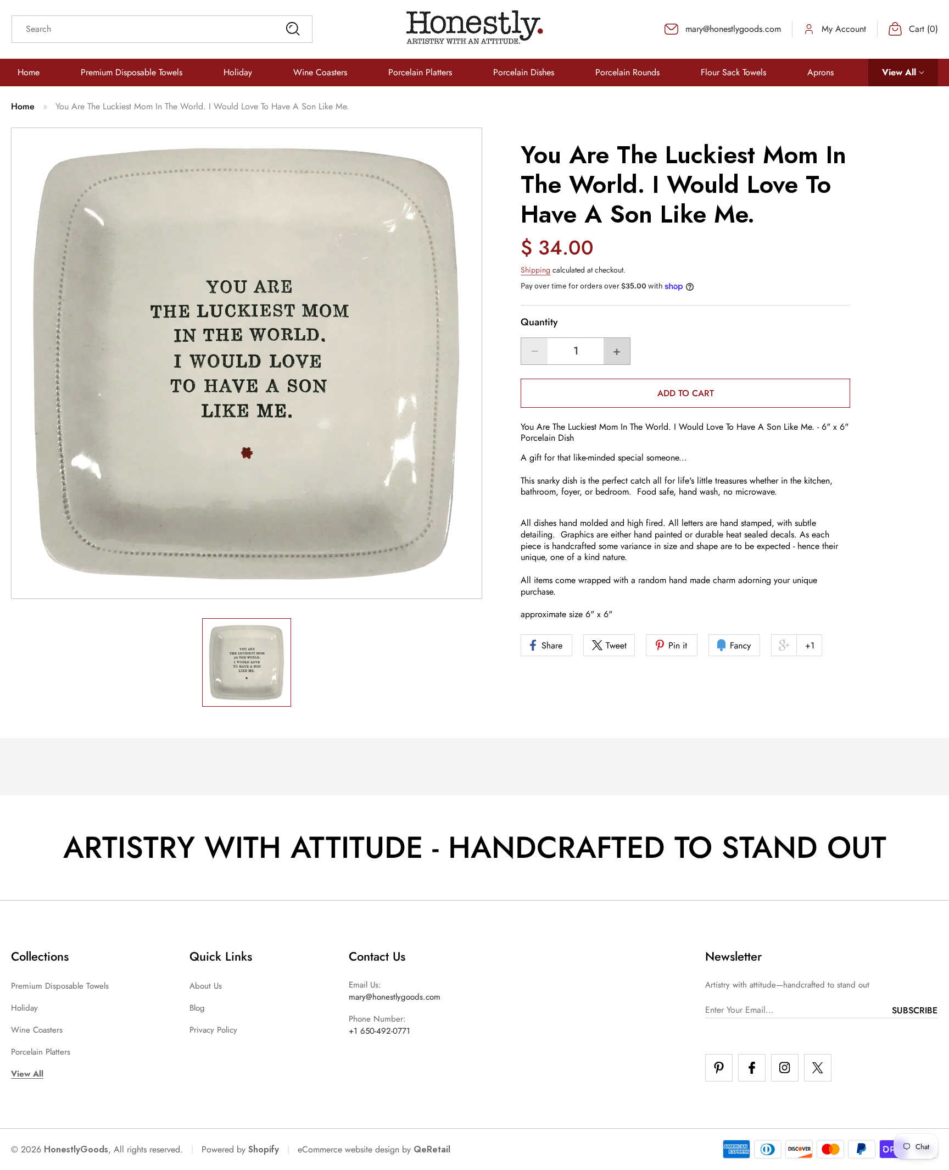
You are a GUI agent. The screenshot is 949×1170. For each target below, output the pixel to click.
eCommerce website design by (354, 1149)
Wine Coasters (37, 1030)
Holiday (24, 1008)
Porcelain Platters (40, 1052)
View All (27, 1074)
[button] (903, 73)
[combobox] (162, 29)
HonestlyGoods (76, 1149)
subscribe (914, 1010)
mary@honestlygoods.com (394, 997)
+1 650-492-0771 (379, 1031)
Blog (197, 1008)
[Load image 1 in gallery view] (246, 662)
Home (23, 106)
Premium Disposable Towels (60, 986)
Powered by (240, 1149)
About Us (205, 986)
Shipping (535, 269)
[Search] (293, 29)
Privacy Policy (213, 1030)
